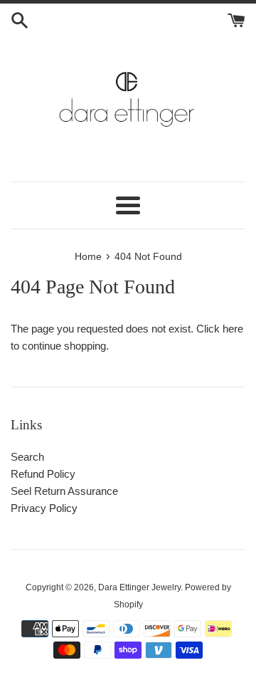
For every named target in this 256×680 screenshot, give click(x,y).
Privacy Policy (44, 508)
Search (27, 457)
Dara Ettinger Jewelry (139, 587)
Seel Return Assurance (64, 491)
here (233, 329)
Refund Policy (43, 474)
